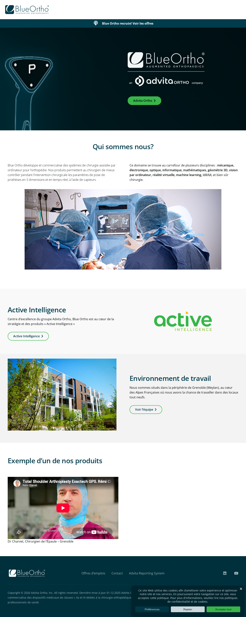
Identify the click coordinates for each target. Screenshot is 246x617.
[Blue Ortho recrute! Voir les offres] (97, 23)
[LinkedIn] (224, 573)
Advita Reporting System (147, 573)
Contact (117, 573)
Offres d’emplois (93, 573)
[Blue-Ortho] (27, 9)
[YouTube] (236, 573)
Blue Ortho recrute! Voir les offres (127, 23)
